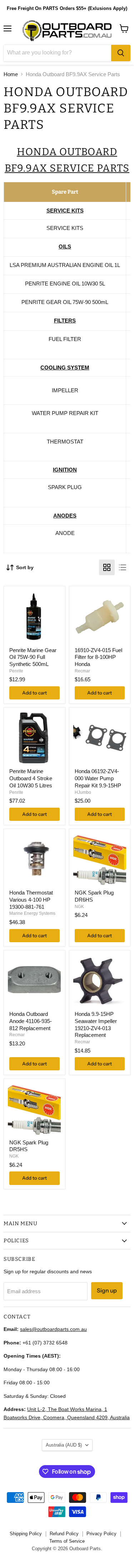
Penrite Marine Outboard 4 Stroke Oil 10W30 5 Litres (30, 778)
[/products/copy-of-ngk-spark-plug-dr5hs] (99, 859)
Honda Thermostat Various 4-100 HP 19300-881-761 (31, 899)
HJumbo (83, 792)
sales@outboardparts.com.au (53, 1329)
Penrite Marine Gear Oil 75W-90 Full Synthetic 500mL (32, 657)
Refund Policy (64, 1533)
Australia (64, 1445)
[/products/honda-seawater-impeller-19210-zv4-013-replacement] (99, 980)
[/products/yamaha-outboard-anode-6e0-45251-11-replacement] (34, 980)
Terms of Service (67, 1541)
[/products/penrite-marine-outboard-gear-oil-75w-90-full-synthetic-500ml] (34, 617)
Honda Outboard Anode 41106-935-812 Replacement (30, 1021)
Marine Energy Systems (32, 913)
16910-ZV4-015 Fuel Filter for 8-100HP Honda (98, 657)
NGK (79, 906)
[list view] (122, 567)
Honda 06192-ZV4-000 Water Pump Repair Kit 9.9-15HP (98, 778)
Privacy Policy (101, 1533)
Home (11, 74)
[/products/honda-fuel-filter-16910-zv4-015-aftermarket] (99, 617)
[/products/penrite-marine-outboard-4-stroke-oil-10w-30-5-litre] (34, 738)
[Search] (120, 53)
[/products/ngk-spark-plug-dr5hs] (34, 1109)
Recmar (82, 670)
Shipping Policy (26, 1533)
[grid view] (107, 567)
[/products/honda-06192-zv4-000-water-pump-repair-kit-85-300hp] (99, 738)
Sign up (107, 1290)
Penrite (16, 670)
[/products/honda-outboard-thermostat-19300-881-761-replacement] (34, 859)
